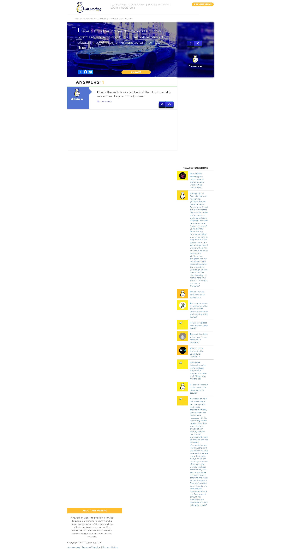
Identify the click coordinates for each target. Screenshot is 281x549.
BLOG (151, 5)
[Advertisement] (122, 130)
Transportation (86, 18)
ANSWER (136, 72)
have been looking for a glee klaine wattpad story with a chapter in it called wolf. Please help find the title (198, 370)
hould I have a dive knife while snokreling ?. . (197, 294)
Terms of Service (91, 547)
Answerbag (73, 547)
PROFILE (163, 5)
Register (127, 8)
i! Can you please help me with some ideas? (199, 325)
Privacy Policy (110, 547)
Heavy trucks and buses (116, 18)
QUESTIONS (119, 5)
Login (114, 8)
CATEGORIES (137, 5)
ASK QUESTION (203, 4)
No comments (104, 101)
